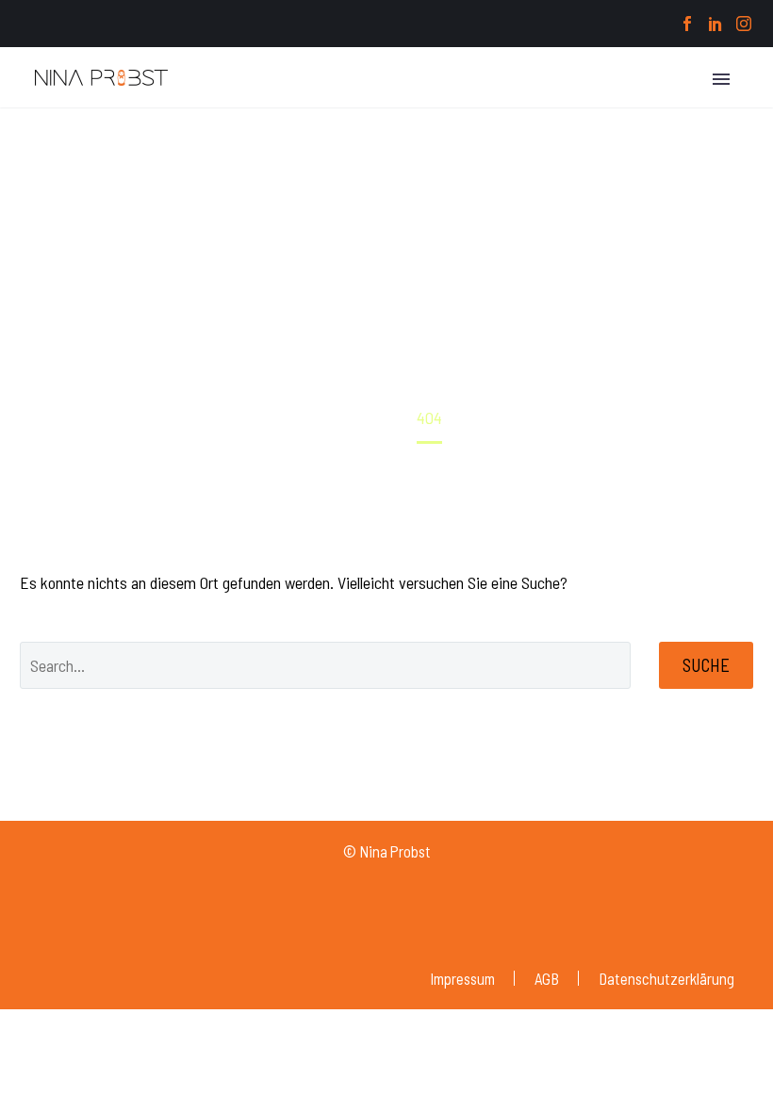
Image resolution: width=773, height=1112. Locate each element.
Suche (706, 665)
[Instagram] (744, 23)
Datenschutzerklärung (666, 979)
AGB (547, 979)
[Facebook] (687, 23)
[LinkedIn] (715, 23)
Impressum (462, 979)
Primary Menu (721, 79)
